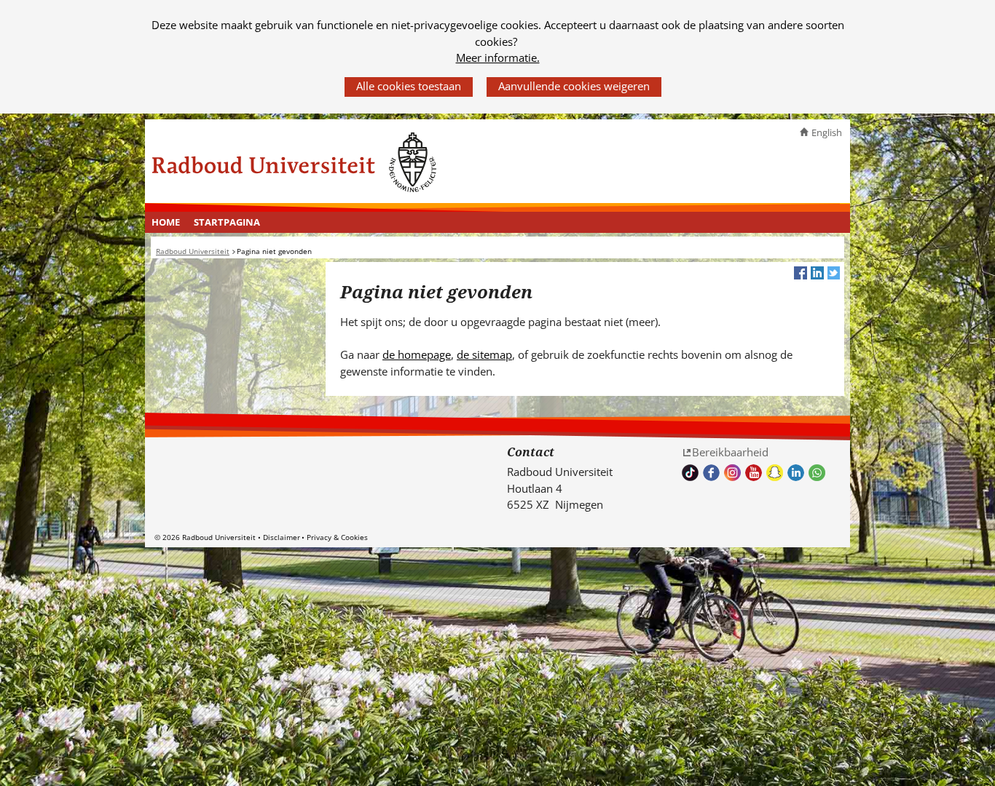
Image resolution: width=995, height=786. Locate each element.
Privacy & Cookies (337, 537)
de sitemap (484, 354)
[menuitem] (166, 223)
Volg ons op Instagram (732, 472)
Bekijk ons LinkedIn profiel (795, 472)
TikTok (690, 472)
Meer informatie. (498, 57)
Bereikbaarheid (730, 452)
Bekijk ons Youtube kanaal (753, 472)
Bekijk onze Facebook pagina (711, 472)
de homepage (416, 354)
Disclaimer (281, 537)
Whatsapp (817, 472)
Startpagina (227, 222)
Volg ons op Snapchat (774, 472)
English (826, 132)
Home (166, 222)
